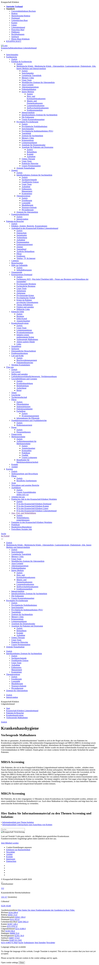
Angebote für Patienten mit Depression (37, 147)
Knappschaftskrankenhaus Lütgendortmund (19, 48)
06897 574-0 (14, 938)
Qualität (25, 455)
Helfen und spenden (19, 374)
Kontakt (30, 154)
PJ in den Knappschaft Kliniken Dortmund (33, 504)
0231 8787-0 (12, 926)
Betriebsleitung (22, 386)
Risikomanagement (24, 425)
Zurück (14, 59)
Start (8, 708)
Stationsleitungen (23, 406)
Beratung (20, 316)
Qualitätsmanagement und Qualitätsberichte (29, 420)
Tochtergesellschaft (19, 397)
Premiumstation (22, 242)
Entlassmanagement (24, 244)
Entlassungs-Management (27, 190)
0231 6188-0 (20, 929)
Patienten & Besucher (15, 221)
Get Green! (15, 372)
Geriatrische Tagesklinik (31, 75)
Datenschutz (21, 233)
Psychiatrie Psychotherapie (27, 122)
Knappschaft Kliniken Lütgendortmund (22, 711)
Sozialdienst (16, 346)
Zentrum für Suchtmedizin (32, 136)
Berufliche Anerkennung (26, 481)
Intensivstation (22, 219)
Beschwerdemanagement (26, 360)
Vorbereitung (21, 237)
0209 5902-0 (23, 922)
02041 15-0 (12, 915)
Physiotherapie (28, 210)
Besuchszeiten (17, 263)
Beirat (18, 390)
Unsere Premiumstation (31, 166)
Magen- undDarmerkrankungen (35, 102)
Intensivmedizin (28, 112)
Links (18, 344)
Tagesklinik (26, 133)
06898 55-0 (14, 933)
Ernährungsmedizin (35, 110)
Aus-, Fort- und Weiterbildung (23, 513)
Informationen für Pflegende (27, 418)
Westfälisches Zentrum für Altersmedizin (38, 82)
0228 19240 (6, 906)
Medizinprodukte (18, 437)
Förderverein (16, 434)
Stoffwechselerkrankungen (38, 108)
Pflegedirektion (22, 404)
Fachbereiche (11, 57)
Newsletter (10, 852)
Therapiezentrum (23, 196)
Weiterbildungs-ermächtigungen (23, 519)
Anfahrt (14, 467)
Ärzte (13, 483)
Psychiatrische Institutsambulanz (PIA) (37, 131)
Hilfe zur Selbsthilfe (19, 265)
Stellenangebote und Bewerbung (24, 474)
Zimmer (19, 247)
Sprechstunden (12, 55)
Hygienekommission (24, 332)
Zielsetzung (21, 291)
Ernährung (20, 256)
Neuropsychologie (29, 207)
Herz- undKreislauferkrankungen (36, 97)
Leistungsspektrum (29, 142)
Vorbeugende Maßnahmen (27, 339)
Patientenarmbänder (24, 409)
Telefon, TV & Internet (25, 258)
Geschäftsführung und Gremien (24, 379)
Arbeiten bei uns (18, 497)
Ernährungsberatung (19, 353)
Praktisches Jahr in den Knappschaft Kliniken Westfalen (34, 499)
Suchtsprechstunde (29, 180)
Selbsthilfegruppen (24, 270)
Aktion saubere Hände (25, 342)
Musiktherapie (27, 205)
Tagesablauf (21, 249)
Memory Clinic (28, 78)
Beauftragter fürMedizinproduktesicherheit (27, 461)
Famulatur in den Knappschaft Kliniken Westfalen (31, 522)
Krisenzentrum (28, 140)
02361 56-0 (19, 936)
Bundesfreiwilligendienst (21, 527)
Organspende (16, 272)
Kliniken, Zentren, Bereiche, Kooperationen (29, 226)
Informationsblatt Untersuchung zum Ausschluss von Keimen (27, 825)
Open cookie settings (9, 962)
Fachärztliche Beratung (25, 286)
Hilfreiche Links (23, 309)
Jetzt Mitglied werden (10, 843)
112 (2, 888)
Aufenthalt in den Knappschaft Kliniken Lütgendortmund (34, 228)
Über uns (10, 367)
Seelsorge (15, 349)
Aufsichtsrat (21, 388)
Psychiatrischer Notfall (25, 298)
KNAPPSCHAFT (13, 41)
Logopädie (26, 203)
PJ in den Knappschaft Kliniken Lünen (32, 508)
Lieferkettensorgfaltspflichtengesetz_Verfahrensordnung (34, 376)
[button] (6, 942)
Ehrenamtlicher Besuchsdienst (23, 351)
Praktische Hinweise (30, 163)
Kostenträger (27, 193)
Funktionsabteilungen (20, 214)
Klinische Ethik (17, 312)
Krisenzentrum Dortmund (21, 274)
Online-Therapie (28, 159)
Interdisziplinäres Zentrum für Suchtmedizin (39, 115)
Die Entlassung (28, 117)
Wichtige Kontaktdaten (20, 365)
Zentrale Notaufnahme (25, 168)
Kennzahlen (26, 450)
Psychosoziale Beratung (26, 284)
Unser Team (27, 80)
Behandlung (32, 152)
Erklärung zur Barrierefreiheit (18, 850)
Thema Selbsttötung (24, 305)
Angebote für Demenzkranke (33, 145)
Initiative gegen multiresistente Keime (25, 336)
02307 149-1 (12, 924)
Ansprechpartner (23, 321)
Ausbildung (16, 487)
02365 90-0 (10, 931)
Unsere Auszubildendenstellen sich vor (26, 493)
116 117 (4, 897)
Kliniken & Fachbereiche (21, 61)
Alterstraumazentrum (30, 87)
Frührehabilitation (29, 89)
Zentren (14, 170)
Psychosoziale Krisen (25, 295)
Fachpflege (21, 411)
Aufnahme (31, 156)
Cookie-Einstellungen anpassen (19, 847)
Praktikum (26, 453)
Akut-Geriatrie (28, 85)
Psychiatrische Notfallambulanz (34, 126)
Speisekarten (21, 235)
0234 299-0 (13, 912)
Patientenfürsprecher (24, 362)
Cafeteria (15, 261)
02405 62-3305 (15, 940)
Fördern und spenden (25, 307)
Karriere (9, 469)
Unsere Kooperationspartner (33, 119)
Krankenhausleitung (24, 383)
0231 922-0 (14, 919)
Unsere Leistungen (29, 457)
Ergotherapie (27, 200)
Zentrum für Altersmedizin (27, 212)
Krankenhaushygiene (20, 323)
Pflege (19, 254)
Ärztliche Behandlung (25, 251)
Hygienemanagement (30, 416)
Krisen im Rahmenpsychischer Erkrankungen (27, 301)
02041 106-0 (20, 917)
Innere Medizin (28, 92)
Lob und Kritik (17, 356)
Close (22, 963)
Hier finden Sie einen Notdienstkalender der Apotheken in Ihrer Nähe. (46, 910)
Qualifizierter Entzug (30, 182)
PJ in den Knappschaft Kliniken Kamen (32, 506)
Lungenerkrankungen (35, 105)
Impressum (10, 859)
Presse (13, 427)
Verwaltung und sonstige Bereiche (25, 485)
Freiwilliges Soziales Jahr (21, 529)
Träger (14, 393)
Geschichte (15, 395)
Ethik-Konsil (21, 318)
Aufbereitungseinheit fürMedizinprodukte (26, 442)
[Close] (2, 882)
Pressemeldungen (23, 432)
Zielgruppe (20, 293)
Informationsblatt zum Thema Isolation (18, 822)
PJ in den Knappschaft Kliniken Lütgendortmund (36, 511)
